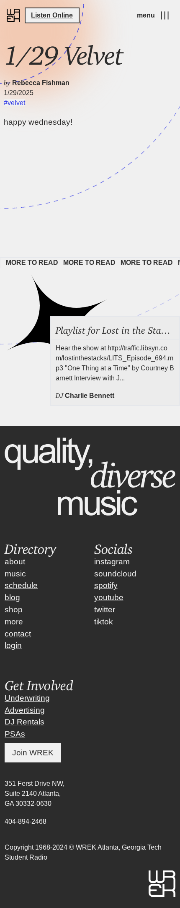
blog (12, 597)
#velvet (14, 102)
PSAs (15, 733)
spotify (106, 585)
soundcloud (115, 573)
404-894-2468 (25, 821)
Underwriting (27, 698)
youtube (108, 597)
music (15, 573)
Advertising (25, 710)
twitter (104, 609)
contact (18, 633)
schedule (21, 585)
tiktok (103, 621)
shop (14, 609)
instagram (112, 561)
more (14, 621)
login (13, 645)
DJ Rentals (24, 721)
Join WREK (33, 752)
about (15, 561)
